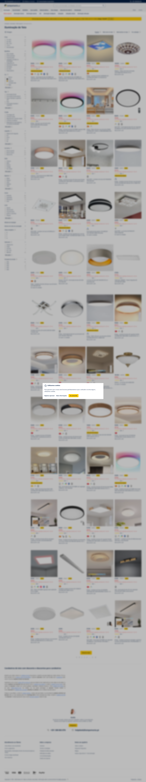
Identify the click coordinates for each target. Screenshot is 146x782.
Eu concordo (73, 396)
